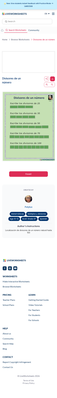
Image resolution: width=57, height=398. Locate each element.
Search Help (8, 343)
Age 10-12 (14, 218)
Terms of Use (28, 380)
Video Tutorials (35, 305)
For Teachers (34, 310)
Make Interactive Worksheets (16, 281)
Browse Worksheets (12, 286)
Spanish (43, 218)
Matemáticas (17, 214)
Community (8, 338)
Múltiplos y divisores (37, 214)
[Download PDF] (52, 78)
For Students (34, 315)
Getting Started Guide (38, 300)
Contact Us (8, 367)
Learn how (28, 6)
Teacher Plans (9, 300)
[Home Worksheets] (2, 30)
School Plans (8, 305)
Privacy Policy (28, 383)
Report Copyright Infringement (17, 362)
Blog (5, 348)
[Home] (14, 13)
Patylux (28, 207)
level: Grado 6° (29, 218)
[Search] (5, 21)
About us (7, 333)
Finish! (28, 174)
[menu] (53, 13)
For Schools (33, 320)
